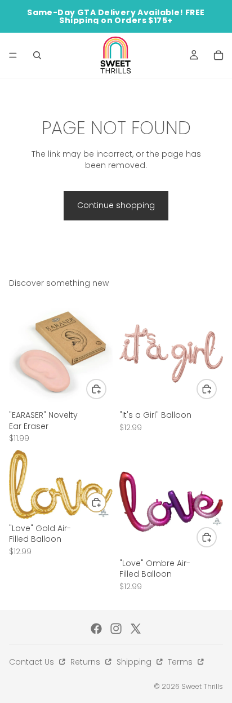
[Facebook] (96, 628)
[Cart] (218, 55)
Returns (86, 661)
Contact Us (32, 661)
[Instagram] (116, 628)
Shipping (135, 661)
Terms (181, 661)
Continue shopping (116, 205)
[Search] (37, 55)
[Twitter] (135, 628)
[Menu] (13, 55)
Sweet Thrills (202, 686)
